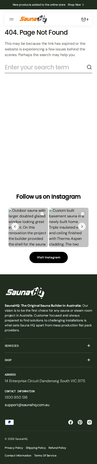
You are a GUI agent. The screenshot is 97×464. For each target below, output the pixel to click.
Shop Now (74, 5)
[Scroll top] (91, 458)
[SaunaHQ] (33, 19)
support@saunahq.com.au (27, 404)
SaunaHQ (21, 439)
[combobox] (46, 67)
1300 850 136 (16, 397)
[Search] (89, 67)
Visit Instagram (48, 257)
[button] (12, 19)
